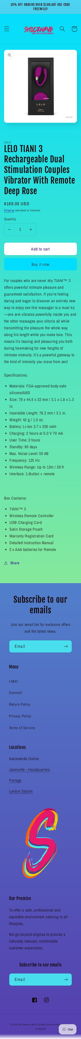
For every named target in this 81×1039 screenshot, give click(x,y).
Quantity (10, 219)
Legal (13, 680)
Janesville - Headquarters (29, 769)
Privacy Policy (20, 716)
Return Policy (19, 704)
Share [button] (15, 562)
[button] (7, 29)
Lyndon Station (21, 791)
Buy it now (41, 264)
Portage (15, 780)
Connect (15, 692)
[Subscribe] (66, 646)
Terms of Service (22, 727)
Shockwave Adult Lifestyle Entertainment (40, 1024)
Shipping (9, 210)
